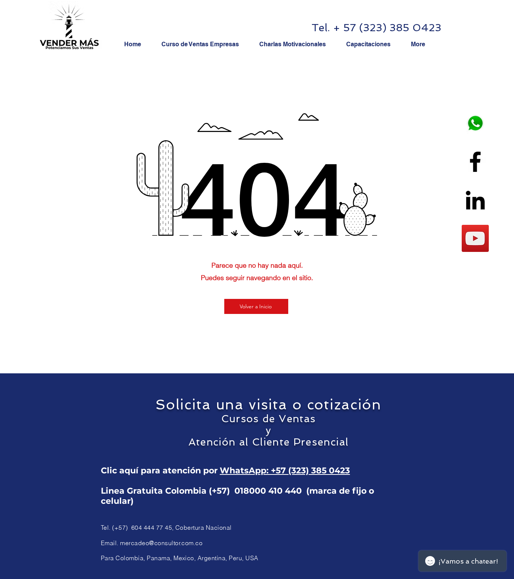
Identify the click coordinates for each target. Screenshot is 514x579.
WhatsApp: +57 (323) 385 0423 (285, 470)
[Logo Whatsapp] (475, 123)
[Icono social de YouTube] (475, 238)
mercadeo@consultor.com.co (161, 543)
